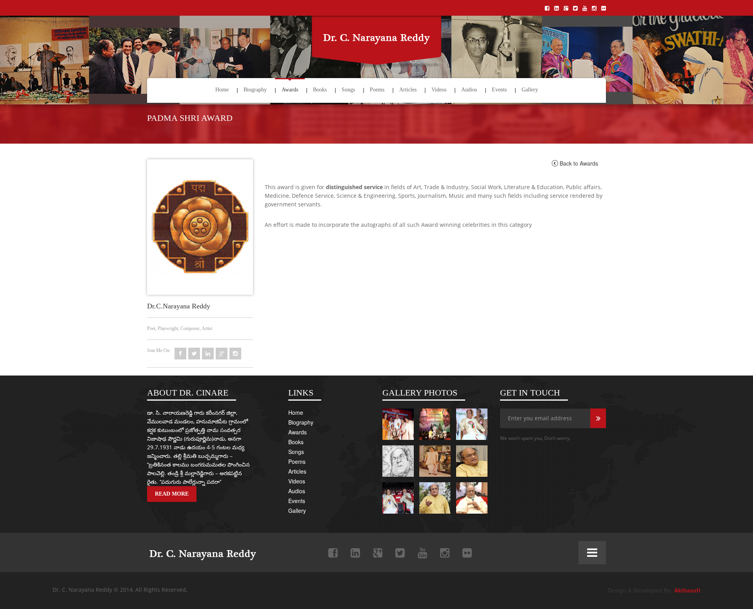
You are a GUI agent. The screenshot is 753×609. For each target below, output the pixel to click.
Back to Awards (579, 163)
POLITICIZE (200, 551)
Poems (377, 90)
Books (320, 90)
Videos (438, 90)
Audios (469, 90)
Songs (348, 90)
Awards (290, 90)
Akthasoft (687, 590)
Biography (255, 90)
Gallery (530, 90)
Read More (172, 494)
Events (499, 90)
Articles (408, 90)
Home (222, 90)
